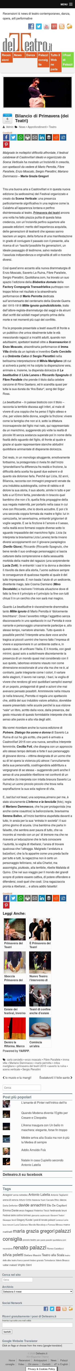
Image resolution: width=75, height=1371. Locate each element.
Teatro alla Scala (53, 1255)
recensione (8, 1248)
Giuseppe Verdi (9, 1220)
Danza (30, 55)
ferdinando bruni (58, 1210)
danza (63, 1199)
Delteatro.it (41, 1353)
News (18, 55)
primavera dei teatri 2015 (31, 1066)
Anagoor (8, 1195)
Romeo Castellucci (55, 1248)
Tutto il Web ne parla (55, 62)
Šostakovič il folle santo (54, 1077)
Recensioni (6, 57)
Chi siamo (33, 1364)
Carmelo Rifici (52, 1199)
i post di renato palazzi (44, 1219)
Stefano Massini (32, 1255)
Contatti (46, 1364)
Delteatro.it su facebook (22, 1174)
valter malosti (10, 1265)
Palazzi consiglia (43, 59)
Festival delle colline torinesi (17, 1215)
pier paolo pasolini (44, 1240)
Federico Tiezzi (41, 1210)
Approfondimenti (37, 127)
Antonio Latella (39, 1194)
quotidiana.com (59, 1240)
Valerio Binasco (62, 1260)
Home (12, 1360)
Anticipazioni (40, 1360)
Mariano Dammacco (21, 1063)
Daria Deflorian (10, 1205)
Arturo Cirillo (25, 1199)
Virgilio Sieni (25, 1265)
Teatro (52, 127)
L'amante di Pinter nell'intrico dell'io (44, 1102)
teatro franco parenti (20, 1260)
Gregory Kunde (24, 1219)
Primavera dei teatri (46, 212)
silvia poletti (13, 1254)
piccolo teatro (29, 1239)
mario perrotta (43, 1063)
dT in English (61, 1364)
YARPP (24, 1051)
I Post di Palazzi (67, 59)
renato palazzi (29, 1247)
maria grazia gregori (34, 1230)
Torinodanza (49, 1260)
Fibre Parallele (52, 1059)
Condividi (7, 132)
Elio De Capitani (57, 1205)
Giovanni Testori (57, 1215)
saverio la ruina (57, 1066)
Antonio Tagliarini (59, 1194)
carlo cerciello (15, 1059)
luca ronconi (8, 1224)
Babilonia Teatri (39, 1200)
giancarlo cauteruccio (40, 1215)
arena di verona (10, 1199)
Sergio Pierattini (31, 1069)
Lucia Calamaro (21, 1224)
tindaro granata (37, 1260)
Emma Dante (11, 1210)
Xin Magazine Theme (37, 1356)
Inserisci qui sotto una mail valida (16, 1320)
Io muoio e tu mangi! (18, 1077)
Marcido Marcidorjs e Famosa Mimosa (46, 1224)
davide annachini (32, 1205)
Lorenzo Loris (62, 1219)
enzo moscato (33, 1059)
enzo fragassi (26, 1210)
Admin (9, 127)
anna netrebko (20, 1194)
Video (21, 1364)
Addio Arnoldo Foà (33, 1150)
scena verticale (11, 1069)
